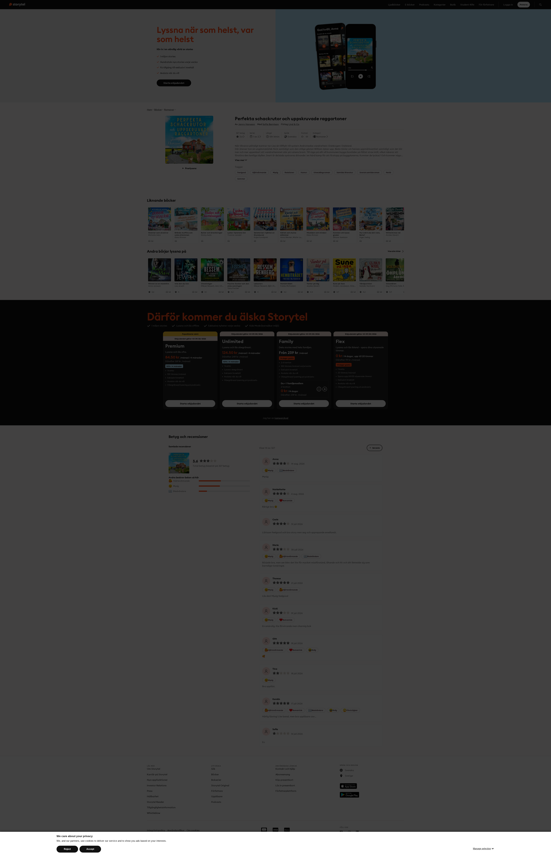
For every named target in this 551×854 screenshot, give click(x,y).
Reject (67, 849)
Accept (90, 849)
